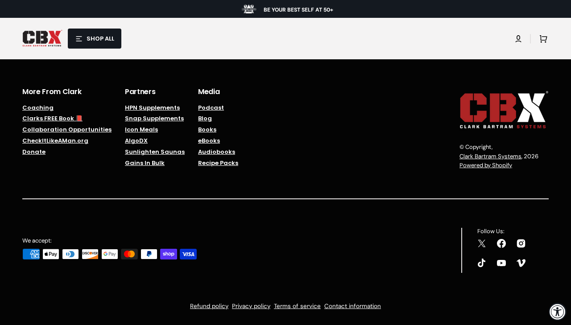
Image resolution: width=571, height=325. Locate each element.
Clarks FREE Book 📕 (52, 118)
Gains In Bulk (145, 163)
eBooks (209, 140)
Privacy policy (251, 306)
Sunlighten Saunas (155, 152)
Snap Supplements (154, 118)
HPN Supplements (152, 108)
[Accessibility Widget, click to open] (558, 312)
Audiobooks (216, 152)
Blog (205, 118)
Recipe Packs (218, 163)
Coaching (38, 108)
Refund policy (209, 306)
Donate (34, 152)
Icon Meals (141, 129)
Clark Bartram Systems (490, 156)
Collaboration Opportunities (67, 129)
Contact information (352, 306)
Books (207, 129)
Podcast (211, 108)
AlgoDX (136, 140)
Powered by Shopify (485, 165)
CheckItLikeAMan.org (55, 140)
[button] (518, 39)
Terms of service (297, 306)
